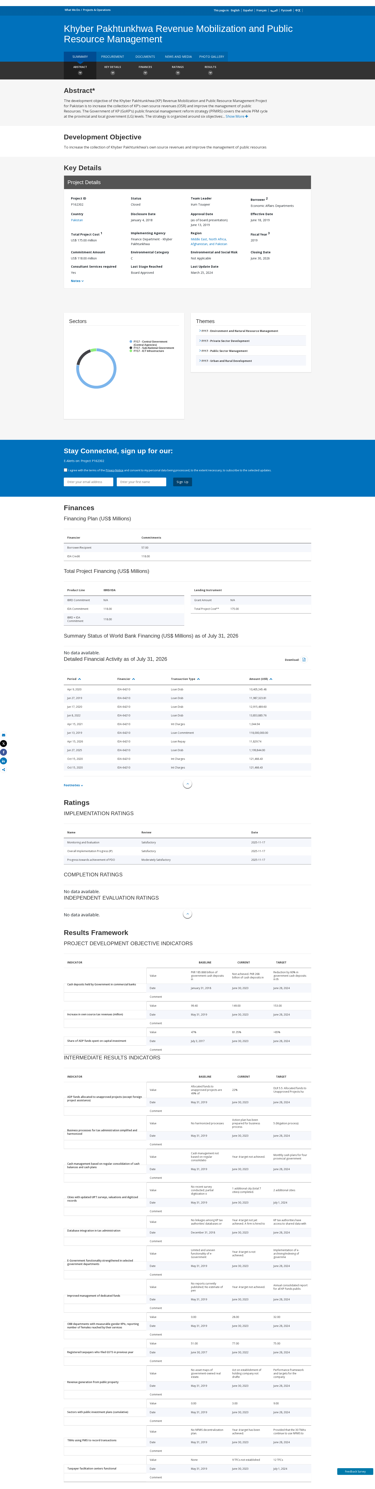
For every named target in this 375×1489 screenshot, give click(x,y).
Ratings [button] (178, 67)
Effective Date (262, 214)
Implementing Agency (148, 233)
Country (77, 214)
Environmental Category (150, 252)
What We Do (72, 10)
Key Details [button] (112, 67)
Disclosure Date (143, 214)
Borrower (259, 199)
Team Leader (201, 198)
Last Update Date (205, 266)
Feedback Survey (355, 1471)
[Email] (3, 735)
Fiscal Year (260, 233)
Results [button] (210, 67)
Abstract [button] (80, 67)
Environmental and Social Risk (214, 252)
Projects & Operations (97, 10)
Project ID (78, 198)
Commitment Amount (88, 252)
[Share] (3, 752)
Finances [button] (145, 67)
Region (196, 233)
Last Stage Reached (146, 266)
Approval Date (202, 214)
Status (136, 198)
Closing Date (261, 252)
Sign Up (183, 482)
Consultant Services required (93, 266)
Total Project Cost (86, 233)
